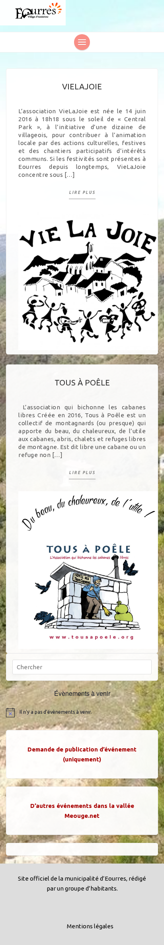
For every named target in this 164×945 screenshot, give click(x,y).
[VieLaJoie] (88, 280)
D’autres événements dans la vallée (82, 805)
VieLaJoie (82, 86)
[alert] (82, 712)
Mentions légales (90, 926)
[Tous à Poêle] (88, 569)
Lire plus (82, 192)
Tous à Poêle (82, 382)
